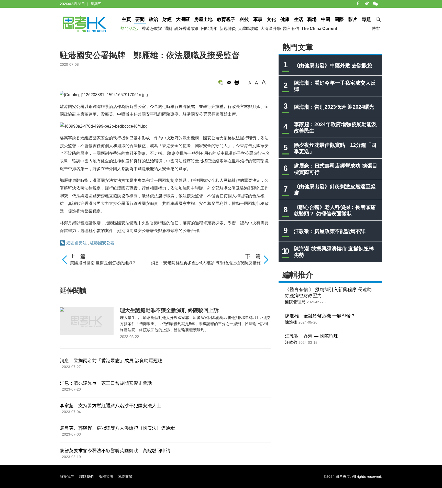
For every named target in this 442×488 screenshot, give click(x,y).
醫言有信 (291, 28)
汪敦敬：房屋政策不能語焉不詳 (330, 231)
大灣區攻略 (248, 28)
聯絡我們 (86, 476)
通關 (168, 28)
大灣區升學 (270, 28)
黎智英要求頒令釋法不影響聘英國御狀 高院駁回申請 (115, 450)
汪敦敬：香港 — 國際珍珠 (311, 336)
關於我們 (67, 476)
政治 (153, 19)
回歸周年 (209, 28)
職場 (312, 19)
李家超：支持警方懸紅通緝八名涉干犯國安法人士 (110, 405)
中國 (325, 19)
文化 (271, 19)
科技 (244, 19)
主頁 (126, 19)
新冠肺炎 (227, 28)
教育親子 (226, 19)
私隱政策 (125, 476)
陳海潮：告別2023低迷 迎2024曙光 (334, 107)
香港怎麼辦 (152, 28)
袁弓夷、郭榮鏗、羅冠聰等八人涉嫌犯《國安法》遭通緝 (117, 428)
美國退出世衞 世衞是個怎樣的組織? (102, 263)
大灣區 (183, 19)
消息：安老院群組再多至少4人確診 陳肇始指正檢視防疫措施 (206, 263)
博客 (376, 28)
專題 (366, 19)
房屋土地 (203, 19)
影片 (352, 19)
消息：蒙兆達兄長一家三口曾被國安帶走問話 (106, 383)
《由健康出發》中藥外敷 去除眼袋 (333, 65)
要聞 (140, 19)
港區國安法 (76, 243)
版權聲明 (106, 476)
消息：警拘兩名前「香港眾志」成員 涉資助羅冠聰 (111, 360)
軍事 (257, 19)
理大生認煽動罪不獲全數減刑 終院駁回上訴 (169, 310)
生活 (298, 19)
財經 (167, 19)
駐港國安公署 (102, 243)
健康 (285, 19)
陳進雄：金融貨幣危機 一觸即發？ (320, 315)
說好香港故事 (186, 28)
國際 (339, 19)
